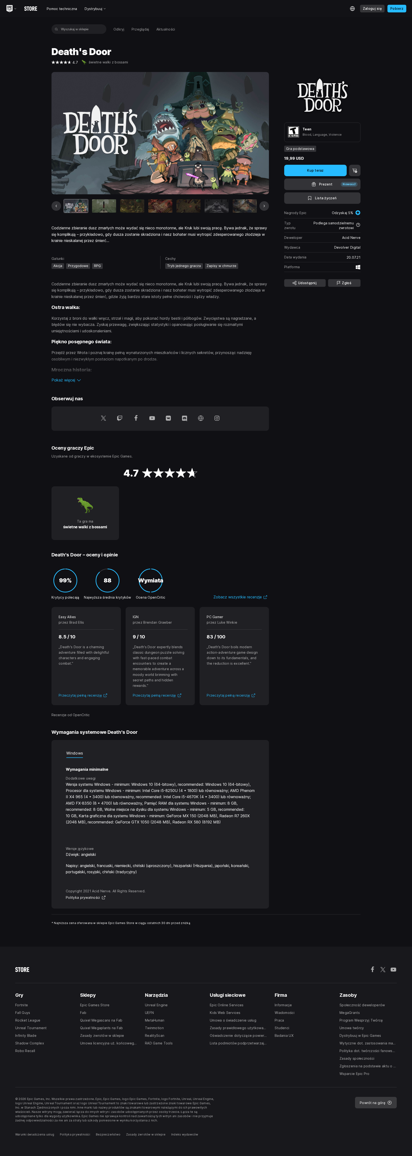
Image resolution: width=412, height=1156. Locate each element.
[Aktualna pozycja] (76, 206)
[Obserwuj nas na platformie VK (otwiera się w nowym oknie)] (168, 418)
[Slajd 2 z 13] (104, 206)
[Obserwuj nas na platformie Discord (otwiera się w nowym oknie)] (184, 418)
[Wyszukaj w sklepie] (56, 29)
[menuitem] (119, 29)
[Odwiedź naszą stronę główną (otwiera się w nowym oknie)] (200, 418)
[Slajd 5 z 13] (188, 206)
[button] (160, 380)
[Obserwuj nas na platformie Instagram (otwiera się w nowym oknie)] (217, 418)
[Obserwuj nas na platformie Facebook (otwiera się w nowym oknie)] (136, 418)
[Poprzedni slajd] (56, 206)
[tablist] (160, 753)
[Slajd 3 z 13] (132, 206)
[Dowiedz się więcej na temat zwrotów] (358, 225)
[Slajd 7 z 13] (244, 206)
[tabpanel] (160, 797)
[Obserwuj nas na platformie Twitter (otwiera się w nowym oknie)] (103, 418)
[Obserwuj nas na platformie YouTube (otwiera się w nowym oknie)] (152, 418)
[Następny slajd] (264, 206)
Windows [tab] (74, 753)
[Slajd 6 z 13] (216, 206)
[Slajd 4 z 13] (160, 206)
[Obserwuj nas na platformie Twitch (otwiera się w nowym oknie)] (119, 418)
